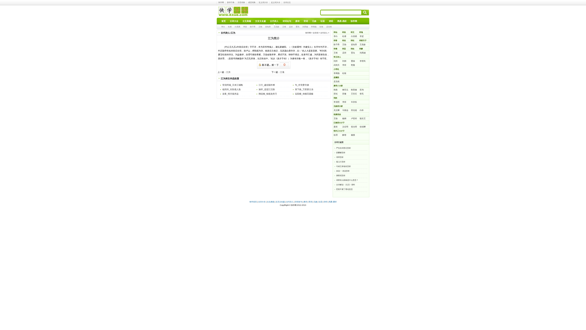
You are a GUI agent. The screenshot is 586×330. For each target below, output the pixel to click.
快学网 (221, 2)
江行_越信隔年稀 (267, 85)
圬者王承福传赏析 (343, 166)
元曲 (315, 202)
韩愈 (336, 90)
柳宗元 (345, 90)
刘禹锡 (305, 27)
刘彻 (344, 61)
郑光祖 (354, 110)
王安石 (354, 94)
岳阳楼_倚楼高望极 (304, 94)
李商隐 (314, 27)
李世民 (363, 61)
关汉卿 (337, 110)
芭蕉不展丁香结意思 (344, 189)
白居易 (237, 27)
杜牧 (321, 27)
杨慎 (353, 135)
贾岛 (297, 27)
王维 (284, 27)
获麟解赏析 (340, 153)
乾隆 (353, 65)
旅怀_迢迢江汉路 (267, 89)
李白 (223, 27)
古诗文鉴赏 (339, 142)
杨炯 (344, 118)
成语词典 (251, 2)
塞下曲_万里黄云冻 (304, 89)
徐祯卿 (363, 127)
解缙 (344, 135)
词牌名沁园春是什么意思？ (347, 180)
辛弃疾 (354, 102)
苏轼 (336, 94)
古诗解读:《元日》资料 (345, 185)
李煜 (344, 65)
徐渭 (336, 135)
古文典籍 (270, 202)
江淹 (282, 72)
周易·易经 (342, 21)
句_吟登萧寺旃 (302, 85)
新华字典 (230, 2)
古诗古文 (287, 2)
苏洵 (362, 90)
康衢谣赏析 (340, 175)
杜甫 (230, 27)
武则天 (337, 65)
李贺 (245, 27)
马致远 (345, 110)
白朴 (362, 110)
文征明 (345, 127)
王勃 (260, 27)
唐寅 (336, 127)
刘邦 (336, 61)
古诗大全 (262, 202)
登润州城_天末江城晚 (232, 85)
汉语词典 (241, 2)
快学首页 (253, 202)
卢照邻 (354, 118)
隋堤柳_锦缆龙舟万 (268, 94)
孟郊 (291, 27)
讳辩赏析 (340, 157)
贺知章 (268, 27)
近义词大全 (263, 2)
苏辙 (344, 94)
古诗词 (315, 33)
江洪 (228, 72)
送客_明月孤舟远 (230, 94)
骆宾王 (363, 118)
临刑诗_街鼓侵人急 (231, 89)
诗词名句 (298, 202)
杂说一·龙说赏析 (343, 171)
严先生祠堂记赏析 (343, 148)
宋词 (310, 202)
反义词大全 (275, 2)
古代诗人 (324, 33)
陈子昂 (252, 27)
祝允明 (354, 127)
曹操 (353, 61)
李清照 (337, 102)
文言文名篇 (280, 202)
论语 (320, 202)
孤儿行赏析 (340, 162)
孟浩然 (329, 27)
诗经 (325, 202)
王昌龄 (276, 27)
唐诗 (305, 202)
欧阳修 (354, 90)
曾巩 (362, 94)
